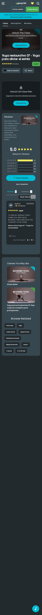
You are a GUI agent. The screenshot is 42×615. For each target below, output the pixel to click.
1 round (9, 351)
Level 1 (25, 345)
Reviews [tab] (10, 191)
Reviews (28, 23)
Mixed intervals (12, 345)
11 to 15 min (21, 351)
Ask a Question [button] (22, 184)
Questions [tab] (25, 191)
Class (5, 23)
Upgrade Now (21, 45)
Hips (20, 325)
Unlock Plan (21, 103)
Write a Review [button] (22, 178)
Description (16, 23)
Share (28, 70)
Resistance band (12, 338)
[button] (28, 240)
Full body (9, 325)
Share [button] (13, 236)
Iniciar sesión (17, 9)
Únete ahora (32, 9)
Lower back (10, 332)
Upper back (24, 332)
